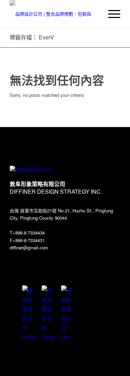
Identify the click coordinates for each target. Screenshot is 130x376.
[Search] (94, 14)
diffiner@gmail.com (29, 247)
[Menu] (110, 14)
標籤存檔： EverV (32, 37)
